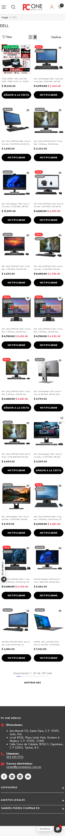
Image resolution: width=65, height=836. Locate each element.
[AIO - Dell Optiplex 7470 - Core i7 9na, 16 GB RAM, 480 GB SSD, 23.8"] (48, 372)
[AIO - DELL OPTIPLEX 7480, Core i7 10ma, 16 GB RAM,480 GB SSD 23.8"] (16, 434)
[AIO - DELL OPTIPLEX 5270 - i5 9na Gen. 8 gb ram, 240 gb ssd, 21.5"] (48, 121)
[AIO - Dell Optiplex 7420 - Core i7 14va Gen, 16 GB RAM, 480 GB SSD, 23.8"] (16, 184)
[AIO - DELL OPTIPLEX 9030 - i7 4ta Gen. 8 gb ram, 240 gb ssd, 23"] (16, 559)
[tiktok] (20, 776)
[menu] (4, 7)
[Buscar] (13, 7)
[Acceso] (52, 7)
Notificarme (49, 95)
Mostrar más (32, 682)
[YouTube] (28, 776)
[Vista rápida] (27, 47)
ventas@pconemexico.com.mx (23, 767)
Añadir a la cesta (16, 95)
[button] (30, 37)
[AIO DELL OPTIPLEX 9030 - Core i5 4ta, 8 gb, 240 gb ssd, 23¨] (16, 622)
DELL (14, 17)
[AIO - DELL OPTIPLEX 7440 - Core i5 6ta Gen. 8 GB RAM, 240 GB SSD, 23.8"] (48, 184)
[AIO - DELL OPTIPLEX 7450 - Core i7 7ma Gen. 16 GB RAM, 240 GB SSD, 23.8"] (48, 247)
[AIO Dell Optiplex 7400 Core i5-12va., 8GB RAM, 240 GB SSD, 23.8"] (48, 559)
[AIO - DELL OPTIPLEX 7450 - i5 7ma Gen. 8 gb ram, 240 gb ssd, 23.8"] (16, 309)
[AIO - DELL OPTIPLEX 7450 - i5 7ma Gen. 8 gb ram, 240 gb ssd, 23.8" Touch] (48, 309)
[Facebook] (4, 776)
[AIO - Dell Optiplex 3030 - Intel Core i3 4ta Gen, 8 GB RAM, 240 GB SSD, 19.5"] (48, 59)
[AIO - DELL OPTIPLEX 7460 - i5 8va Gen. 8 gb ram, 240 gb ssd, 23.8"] (16, 372)
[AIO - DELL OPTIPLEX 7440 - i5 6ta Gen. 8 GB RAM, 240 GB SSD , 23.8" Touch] (16, 247)
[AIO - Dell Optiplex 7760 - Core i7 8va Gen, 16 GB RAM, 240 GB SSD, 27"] (16, 497)
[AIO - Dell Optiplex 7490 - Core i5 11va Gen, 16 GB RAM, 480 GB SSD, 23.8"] (48, 434)
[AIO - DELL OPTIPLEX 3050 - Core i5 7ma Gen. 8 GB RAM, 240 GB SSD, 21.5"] (16, 121)
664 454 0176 (14, 757)
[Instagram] (12, 776)
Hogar (5, 17)
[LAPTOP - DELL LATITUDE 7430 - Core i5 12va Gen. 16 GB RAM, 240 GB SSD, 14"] (48, 622)
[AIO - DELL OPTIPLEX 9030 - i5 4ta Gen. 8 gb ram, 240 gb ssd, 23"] (48, 497)
